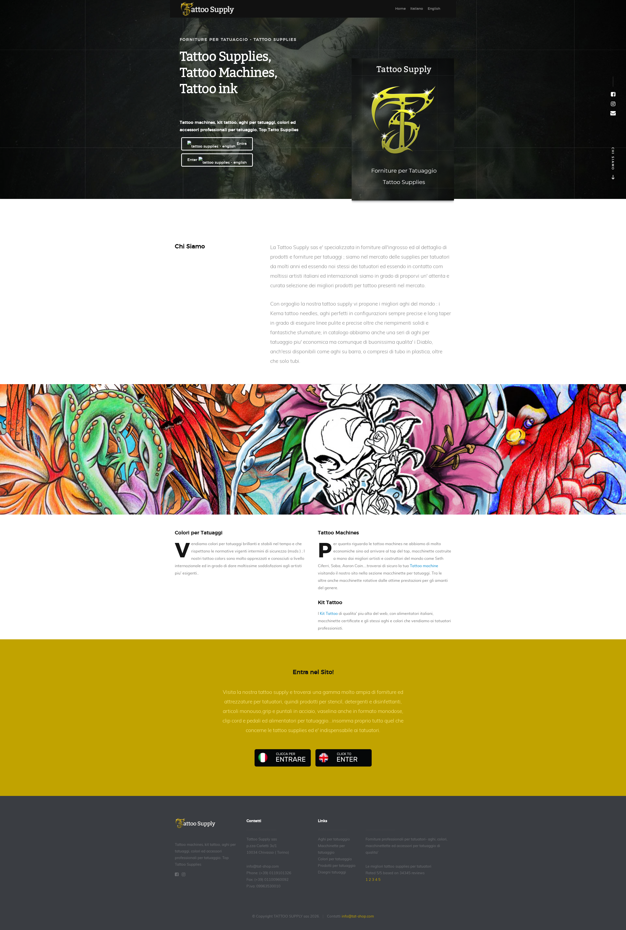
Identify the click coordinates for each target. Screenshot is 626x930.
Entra (241, 144)
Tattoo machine (424, 566)
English (434, 9)
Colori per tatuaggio (335, 859)
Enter (193, 160)
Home (400, 9)
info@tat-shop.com (358, 916)
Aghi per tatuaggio (334, 839)
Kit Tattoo (329, 614)
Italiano (416, 9)
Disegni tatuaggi (332, 872)
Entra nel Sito (283, 758)
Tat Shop (210, 9)
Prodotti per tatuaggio (337, 866)
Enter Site (343, 758)
